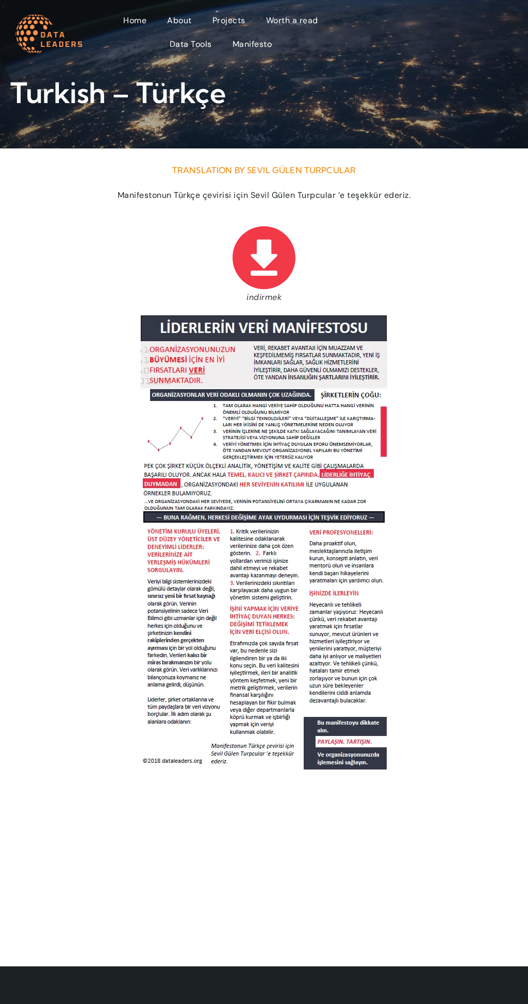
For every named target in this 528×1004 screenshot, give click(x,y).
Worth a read (292, 20)
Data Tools (191, 44)
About (179, 20)
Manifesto (252, 44)
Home (134, 20)
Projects (228, 20)
